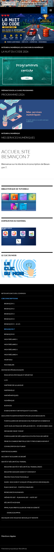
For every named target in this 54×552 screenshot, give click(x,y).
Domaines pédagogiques (12, 370)
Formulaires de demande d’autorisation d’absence (27, 421)
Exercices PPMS (13, 513)
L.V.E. (6, 380)
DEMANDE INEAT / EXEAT (14, 431)
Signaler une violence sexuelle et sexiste (19, 518)
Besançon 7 (9, 329)
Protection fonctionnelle (16, 477)
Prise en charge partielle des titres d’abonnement (26, 441)
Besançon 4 (9, 319)
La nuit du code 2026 (14, 51)
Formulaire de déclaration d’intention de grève (26, 436)
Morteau (8, 360)
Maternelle (9, 390)
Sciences (8, 406)
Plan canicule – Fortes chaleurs (18, 487)
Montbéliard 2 (10, 344)
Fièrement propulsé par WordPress (14, 549)
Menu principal (50, 10)
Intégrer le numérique (10, 47)
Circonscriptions (9, 298)
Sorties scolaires (9, 451)
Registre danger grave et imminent (20, 472)
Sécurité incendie (12, 502)
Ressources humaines (14, 492)
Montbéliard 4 (10, 355)
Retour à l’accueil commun (13, 293)
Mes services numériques (18, 137)
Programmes (27, 90)
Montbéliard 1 (10, 339)
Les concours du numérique (31, 47)
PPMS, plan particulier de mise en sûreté (21, 508)
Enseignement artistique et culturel (21, 411)
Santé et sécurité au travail (13, 462)
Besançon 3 (9, 314)
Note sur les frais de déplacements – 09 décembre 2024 (28, 426)
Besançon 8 (9, 334)
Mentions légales (8, 536)
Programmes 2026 (13, 94)
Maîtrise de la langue (13, 385)
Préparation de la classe (11, 90)
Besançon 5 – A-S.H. (12, 324)
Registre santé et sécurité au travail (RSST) (23, 467)
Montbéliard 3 (10, 349)
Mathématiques (11, 395)
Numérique (9, 400)
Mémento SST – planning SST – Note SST (20, 497)
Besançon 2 (9, 309)
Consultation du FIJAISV (14, 446)
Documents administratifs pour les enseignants (23, 416)
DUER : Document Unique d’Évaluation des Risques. (26, 482)
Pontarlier (9, 365)
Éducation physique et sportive (18, 375)
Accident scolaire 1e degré (13, 457)
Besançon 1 (9, 304)
